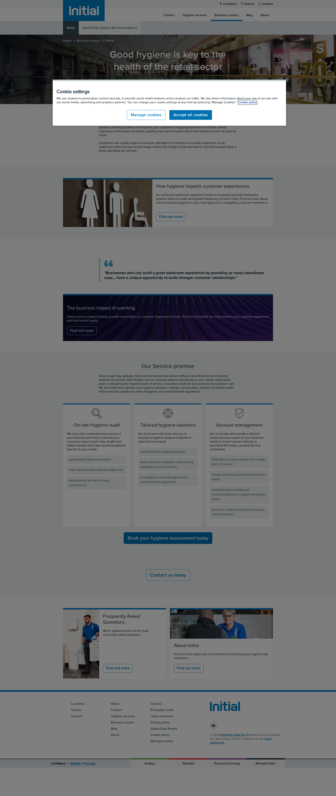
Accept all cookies (190, 115)
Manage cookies (146, 115)
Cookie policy (247, 102)
